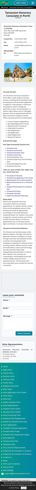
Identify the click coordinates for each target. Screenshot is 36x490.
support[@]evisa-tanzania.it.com (17, 473)
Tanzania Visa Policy (13, 191)
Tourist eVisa (8, 373)
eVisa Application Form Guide (14, 392)
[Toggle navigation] (33, 2)
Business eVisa (9, 376)
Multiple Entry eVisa (11, 386)
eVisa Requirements (11, 405)
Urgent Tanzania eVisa (11, 402)
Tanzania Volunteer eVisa (15, 153)
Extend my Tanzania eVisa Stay (17, 196)
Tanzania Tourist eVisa (14, 150)
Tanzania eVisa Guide (11, 431)
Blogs (5, 460)
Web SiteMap (8, 470)
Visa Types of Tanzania (14, 176)
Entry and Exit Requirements (14, 447)
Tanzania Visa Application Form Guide (20, 178)
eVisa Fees (7, 399)
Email (6, 308)
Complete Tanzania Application (15, 428)
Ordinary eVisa (8, 379)
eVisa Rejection (9, 438)
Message (7, 316)
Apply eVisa (7, 370)
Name (6, 300)
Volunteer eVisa (9, 444)
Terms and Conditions (11, 464)
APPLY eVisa (21, 3)
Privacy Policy (8, 467)
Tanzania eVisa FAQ (10, 441)
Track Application (10, 425)
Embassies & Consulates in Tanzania (17, 451)
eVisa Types (7, 389)
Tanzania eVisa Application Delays (16, 434)
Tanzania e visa (12, 148)
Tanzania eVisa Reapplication (14, 418)
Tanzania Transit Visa (14, 155)
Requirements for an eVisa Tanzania (19, 180)
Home (5, 7)
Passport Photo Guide (11, 409)
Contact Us (7, 457)
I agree (24, 488)
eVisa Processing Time (11, 415)
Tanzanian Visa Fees (13, 193)
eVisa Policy (7, 396)
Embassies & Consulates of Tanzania (17, 454)
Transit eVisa (8, 383)
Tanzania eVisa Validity (12, 412)
